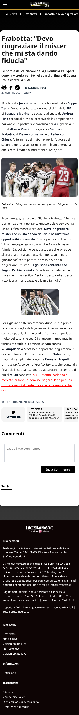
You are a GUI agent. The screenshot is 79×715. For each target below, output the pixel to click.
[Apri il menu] (5, 4)
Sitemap (8, 692)
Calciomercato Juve (14, 643)
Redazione (9, 673)
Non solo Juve (11, 648)
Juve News (10, 14)
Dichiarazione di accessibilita (21, 702)
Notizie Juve (10, 638)
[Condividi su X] (17, 87)
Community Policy (14, 697)
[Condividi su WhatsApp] (4, 87)
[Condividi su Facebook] (10, 87)
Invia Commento (58, 469)
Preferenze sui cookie (16, 707)
